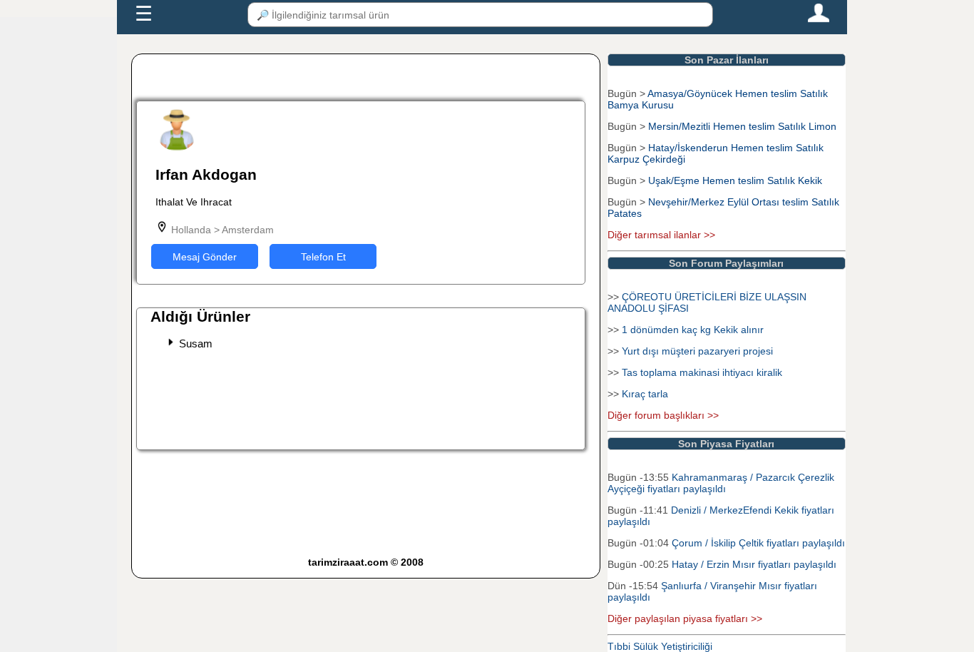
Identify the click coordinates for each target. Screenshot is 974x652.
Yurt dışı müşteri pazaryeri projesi (697, 351)
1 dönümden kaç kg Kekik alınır (693, 329)
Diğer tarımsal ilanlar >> (661, 234)
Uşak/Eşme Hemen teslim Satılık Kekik (735, 180)
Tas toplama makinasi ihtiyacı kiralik (702, 372)
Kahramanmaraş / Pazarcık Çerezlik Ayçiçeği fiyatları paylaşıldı (721, 483)
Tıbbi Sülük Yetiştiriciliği (660, 646)
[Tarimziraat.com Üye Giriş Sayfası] (819, 19)
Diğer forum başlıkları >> (663, 415)
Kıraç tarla (645, 393)
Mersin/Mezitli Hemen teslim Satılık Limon (742, 126)
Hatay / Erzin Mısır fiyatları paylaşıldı (754, 564)
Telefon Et (323, 257)
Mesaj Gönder (205, 257)
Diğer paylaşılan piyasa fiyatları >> (685, 618)
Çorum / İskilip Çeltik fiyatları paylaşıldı (758, 543)
